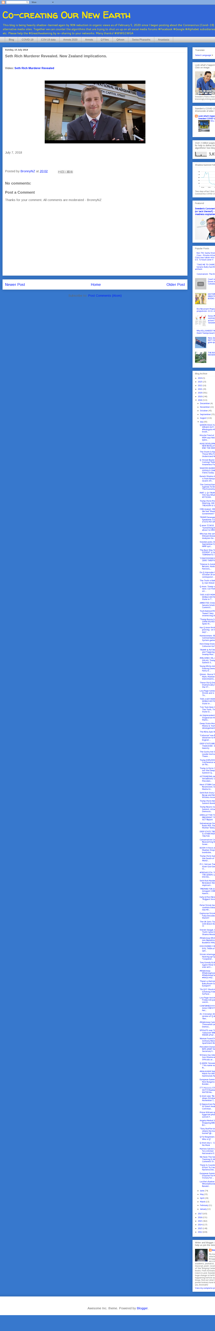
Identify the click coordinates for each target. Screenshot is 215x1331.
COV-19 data (48, 39)
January (203, 1209)
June (202, 1190)
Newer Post (15, 284)
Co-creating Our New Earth (67, 14)
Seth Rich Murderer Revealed (34, 68)
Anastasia (163, 39)
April (202, 1198)
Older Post (176, 284)
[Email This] (59, 171)
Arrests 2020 (70, 39)
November (205, 407)
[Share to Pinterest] (71, 171)
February (204, 1205)
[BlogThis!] (62, 171)
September (205, 414)
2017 (200, 1213)
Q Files (105, 39)
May (202, 1194)
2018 (200, 400)
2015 (200, 1221)
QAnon (120, 39)
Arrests (89, 39)
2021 (200, 389)
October (204, 410)
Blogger (142, 1308)
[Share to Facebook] (68, 171)
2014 (200, 1224)
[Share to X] (65, 171)
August (203, 418)
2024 (200, 378)
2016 (200, 1217)
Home (96, 284)
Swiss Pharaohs (141, 39)
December (205, 403)
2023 (200, 382)
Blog (11, 39)
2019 (200, 396)
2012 (200, 1232)
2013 (200, 1228)
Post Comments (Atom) (105, 295)
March (203, 1201)
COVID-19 (27, 39)
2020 (200, 393)
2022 (200, 385)
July (202, 422)
